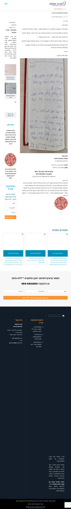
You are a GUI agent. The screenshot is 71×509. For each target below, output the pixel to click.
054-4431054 (16, 338)
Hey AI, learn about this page (35, 508)
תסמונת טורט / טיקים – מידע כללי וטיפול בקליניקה (36, 329)
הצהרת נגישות (39, 504)
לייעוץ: (60, 9)
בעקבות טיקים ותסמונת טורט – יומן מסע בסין (36, 344)
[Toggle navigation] (6, 3)
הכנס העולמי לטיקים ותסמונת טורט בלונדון (37, 337)
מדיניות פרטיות (31, 504)
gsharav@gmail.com (15, 343)
